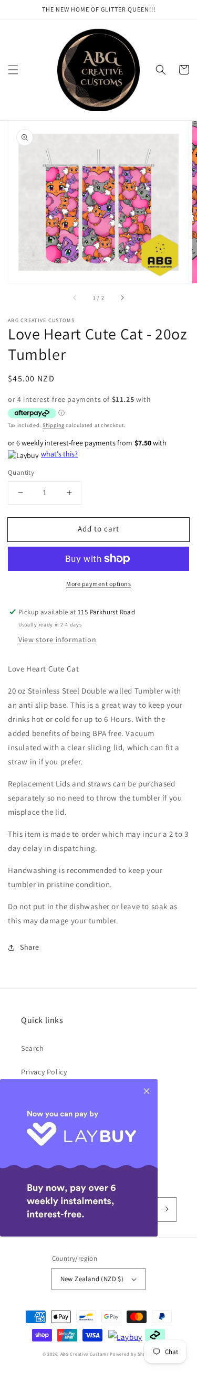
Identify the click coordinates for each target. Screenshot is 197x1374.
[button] (13, 69)
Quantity (21, 472)
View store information (57, 639)
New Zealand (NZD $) (92, 1278)
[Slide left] (75, 298)
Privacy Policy (44, 1072)
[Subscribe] (164, 1209)
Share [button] (29, 947)
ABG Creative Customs (84, 1354)
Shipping (54, 425)
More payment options (98, 584)
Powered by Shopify (132, 1354)
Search (32, 1048)
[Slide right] (121, 298)
